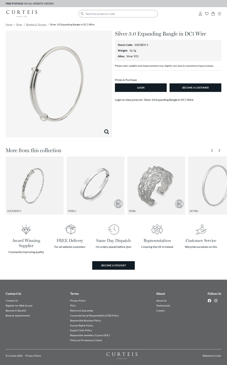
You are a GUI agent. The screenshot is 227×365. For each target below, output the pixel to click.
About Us (161, 300)
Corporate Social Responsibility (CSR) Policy (94, 315)
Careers (160, 310)
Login (141, 87)
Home (9, 24)
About (160, 293)
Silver (19, 24)
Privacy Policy (78, 300)
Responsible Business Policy (85, 320)
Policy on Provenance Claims (86, 340)
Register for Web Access (19, 305)
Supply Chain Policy (81, 330)
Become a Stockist (113, 265)
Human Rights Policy (81, 325)
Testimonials (163, 305)
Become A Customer (195, 87)
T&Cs (73, 305)
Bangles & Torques (36, 24)
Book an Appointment (18, 315)
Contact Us (13, 293)
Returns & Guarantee (81, 310)
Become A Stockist (16, 310)
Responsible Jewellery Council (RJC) (90, 335)
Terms (74, 293)
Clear (218, 355)
